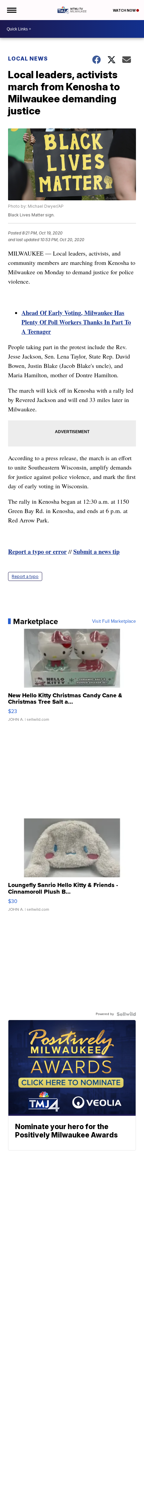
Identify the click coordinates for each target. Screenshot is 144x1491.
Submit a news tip (96, 551)
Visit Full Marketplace (114, 621)
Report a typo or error (37, 551)
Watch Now (124, 10)
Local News (28, 58)
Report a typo (25, 576)
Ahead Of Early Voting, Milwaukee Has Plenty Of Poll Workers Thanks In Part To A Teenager (76, 322)
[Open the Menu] (11, 10)
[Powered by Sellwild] (126, 1014)
